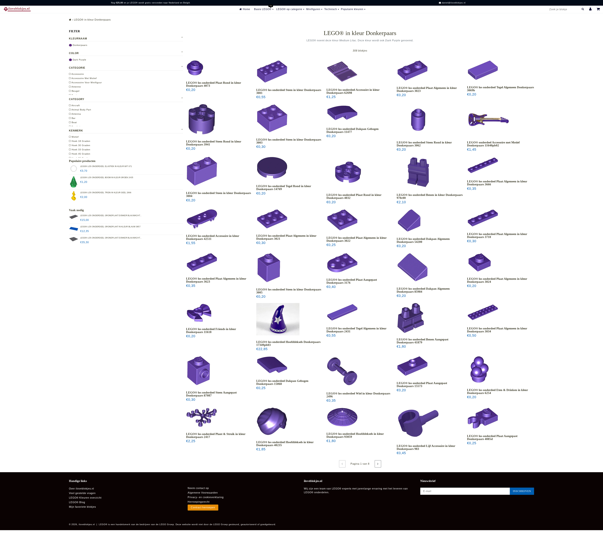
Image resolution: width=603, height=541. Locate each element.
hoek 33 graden (80, 149)
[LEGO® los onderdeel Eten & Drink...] (479, 369)
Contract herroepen (203, 507)
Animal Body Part (81, 109)
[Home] (70, 19)
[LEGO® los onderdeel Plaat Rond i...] (195, 68)
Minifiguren (313, 9)
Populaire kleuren (352, 9)
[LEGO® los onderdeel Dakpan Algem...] (409, 220)
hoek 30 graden (80, 145)
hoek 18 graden (80, 141)
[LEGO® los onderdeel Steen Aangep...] (198, 370)
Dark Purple (79, 59)
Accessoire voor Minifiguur (86, 82)
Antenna (76, 114)
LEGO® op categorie (289, 9)
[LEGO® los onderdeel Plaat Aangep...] (342, 262)
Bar (73, 118)
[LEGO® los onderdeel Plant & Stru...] (201, 417)
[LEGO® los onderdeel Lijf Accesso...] (418, 423)
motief (75, 137)
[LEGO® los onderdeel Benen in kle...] (418, 172)
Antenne (76, 86)
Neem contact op (198, 488)
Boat (74, 122)
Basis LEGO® (263, 9)
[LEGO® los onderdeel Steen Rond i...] (201, 119)
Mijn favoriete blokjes (82, 506)
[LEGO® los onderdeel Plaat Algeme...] (412, 70)
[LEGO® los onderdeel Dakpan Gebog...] (342, 113)
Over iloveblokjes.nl (81, 488)
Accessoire (77, 74)
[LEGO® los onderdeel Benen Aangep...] (411, 318)
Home (246, 9)
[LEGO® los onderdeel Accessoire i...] (342, 71)
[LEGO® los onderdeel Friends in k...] (199, 312)
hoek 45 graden (80, 154)
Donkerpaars (79, 45)
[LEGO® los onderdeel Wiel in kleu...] (342, 371)
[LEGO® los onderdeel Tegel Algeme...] (483, 70)
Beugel (75, 91)
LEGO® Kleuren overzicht (85, 497)
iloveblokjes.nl (87, 524)
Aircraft (75, 105)
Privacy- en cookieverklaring (206, 497)
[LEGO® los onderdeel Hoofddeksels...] (277, 319)
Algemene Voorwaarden (203, 492)
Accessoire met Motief (84, 78)
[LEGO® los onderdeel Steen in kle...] (272, 71)
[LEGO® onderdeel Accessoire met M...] (488, 120)
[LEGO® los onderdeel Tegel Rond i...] (272, 168)
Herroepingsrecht (198, 501)
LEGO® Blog (77, 502)
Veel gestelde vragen (82, 493)
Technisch (330, 9)
